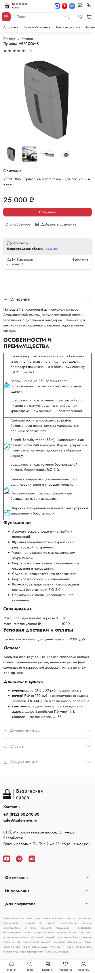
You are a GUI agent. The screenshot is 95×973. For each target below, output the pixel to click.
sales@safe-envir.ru (20, 820)
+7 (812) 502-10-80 (21, 814)
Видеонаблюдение (37, 27)
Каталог (27, 38)
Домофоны (11, 27)
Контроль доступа (67, 27)
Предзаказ (47, 211)
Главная (9, 38)
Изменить (51, 249)
